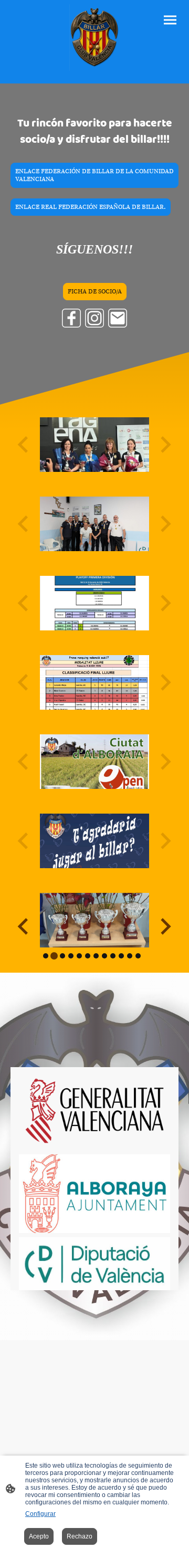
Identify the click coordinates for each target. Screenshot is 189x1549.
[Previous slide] (24, 926)
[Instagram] (94, 318)
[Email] (117, 318)
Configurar (40, 1514)
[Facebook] (71, 318)
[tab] (45, 955)
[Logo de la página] (94, 37)
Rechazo (79, 1536)
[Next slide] (164, 926)
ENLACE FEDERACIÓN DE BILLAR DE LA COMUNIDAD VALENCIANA (94, 175)
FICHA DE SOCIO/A (95, 292)
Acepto (39, 1536)
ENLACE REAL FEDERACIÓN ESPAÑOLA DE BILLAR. (90, 207)
